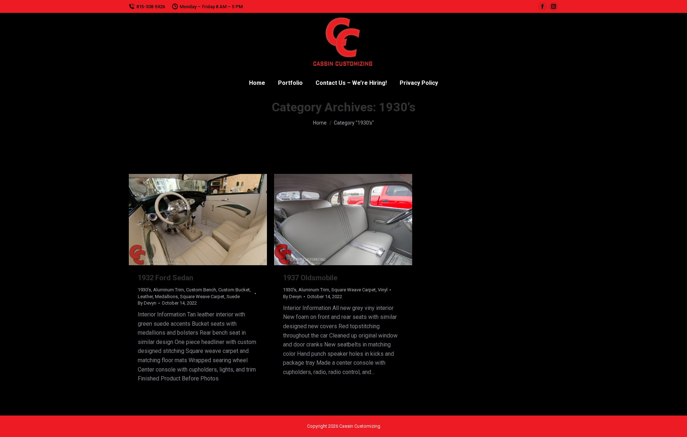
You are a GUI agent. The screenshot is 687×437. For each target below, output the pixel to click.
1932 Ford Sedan (165, 277)
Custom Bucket (234, 289)
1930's (144, 289)
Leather (145, 296)
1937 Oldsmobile (310, 277)
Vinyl (383, 289)
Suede (233, 296)
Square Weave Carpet (202, 296)
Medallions (166, 296)
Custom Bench (201, 289)
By (147, 303)
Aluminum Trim (168, 289)
